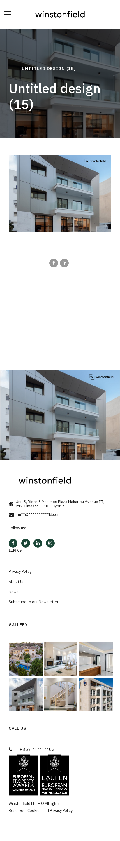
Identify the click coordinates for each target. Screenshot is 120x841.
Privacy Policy (20, 571)
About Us (16, 581)
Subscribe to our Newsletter (34, 601)
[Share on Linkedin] (64, 263)
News (14, 591)
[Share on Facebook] (53, 263)
